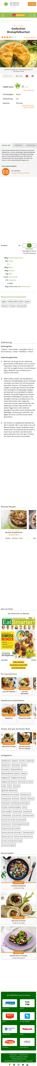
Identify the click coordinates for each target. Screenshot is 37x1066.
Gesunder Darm (28, 815)
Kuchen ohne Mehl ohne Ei (23, 836)
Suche (30, 16)
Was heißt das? (28, 90)
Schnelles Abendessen (18, 886)
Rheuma (31, 799)
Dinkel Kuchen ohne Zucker (11, 828)
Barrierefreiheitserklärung (13, 1061)
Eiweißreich (9, 718)
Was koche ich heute (9, 746)
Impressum (13, 1055)
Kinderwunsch (25, 794)
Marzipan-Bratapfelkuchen (13, 532)
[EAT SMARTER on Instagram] (19, 1064)
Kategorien (29, 1061)
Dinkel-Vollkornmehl (16, 258)
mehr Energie (6, 811)
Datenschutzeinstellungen (18, 1057)
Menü (2, 16)
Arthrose (15, 799)
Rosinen (11, 271)
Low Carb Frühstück (8, 691)
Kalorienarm (6, 824)
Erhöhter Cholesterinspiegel (11, 807)
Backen (15, 761)
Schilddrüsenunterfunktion (20, 803)
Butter (11, 267)
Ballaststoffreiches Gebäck (10, 773)
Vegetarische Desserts (9, 782)
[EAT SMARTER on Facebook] (10, 1064)
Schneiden (5, 769)
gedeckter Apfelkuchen (9, 790)
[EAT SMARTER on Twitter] (23, 1064)
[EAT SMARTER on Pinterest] (14, 1064)
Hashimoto (5, 803)
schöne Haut (17, 811)
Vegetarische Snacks (18, 777)
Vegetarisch (5, 777)
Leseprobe (4, 660)
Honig (11, 261)
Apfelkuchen (6, 761)
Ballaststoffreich (16, 769)
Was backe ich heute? (25, 782)
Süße (3, 786)
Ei (9, 264)
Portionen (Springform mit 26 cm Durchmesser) (29, 251)
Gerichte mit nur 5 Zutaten (18, 956)
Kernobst (16, 786)
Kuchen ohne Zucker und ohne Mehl (13, 820)
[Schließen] (1, 3)
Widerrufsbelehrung (18, 1059)
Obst (9, 786)
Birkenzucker (25, 286)
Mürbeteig (15, 765)
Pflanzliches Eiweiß (24, 718)
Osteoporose (6, 799)
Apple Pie (30, 761)
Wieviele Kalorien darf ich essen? (28, 106)
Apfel (4, 302)
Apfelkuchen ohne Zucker (10, 794)
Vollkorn (24, 773)
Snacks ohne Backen (8, 845)
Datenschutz (23, 1055)
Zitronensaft (13, 277)
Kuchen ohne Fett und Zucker (11, 832)
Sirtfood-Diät (6, 815)
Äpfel (10, 274)
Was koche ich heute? (19, 921)
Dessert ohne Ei (7, 836)
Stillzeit (23, 799)
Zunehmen (27, 811)
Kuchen (22, 761)
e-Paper (33, 660)
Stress (24, 807)
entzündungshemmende (20, 824)
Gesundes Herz (28, 832)
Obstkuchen (6, 765)
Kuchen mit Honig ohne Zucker (12, 841)
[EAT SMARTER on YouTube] (27, 1064)
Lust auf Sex (16, 815)
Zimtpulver (12, 280)
